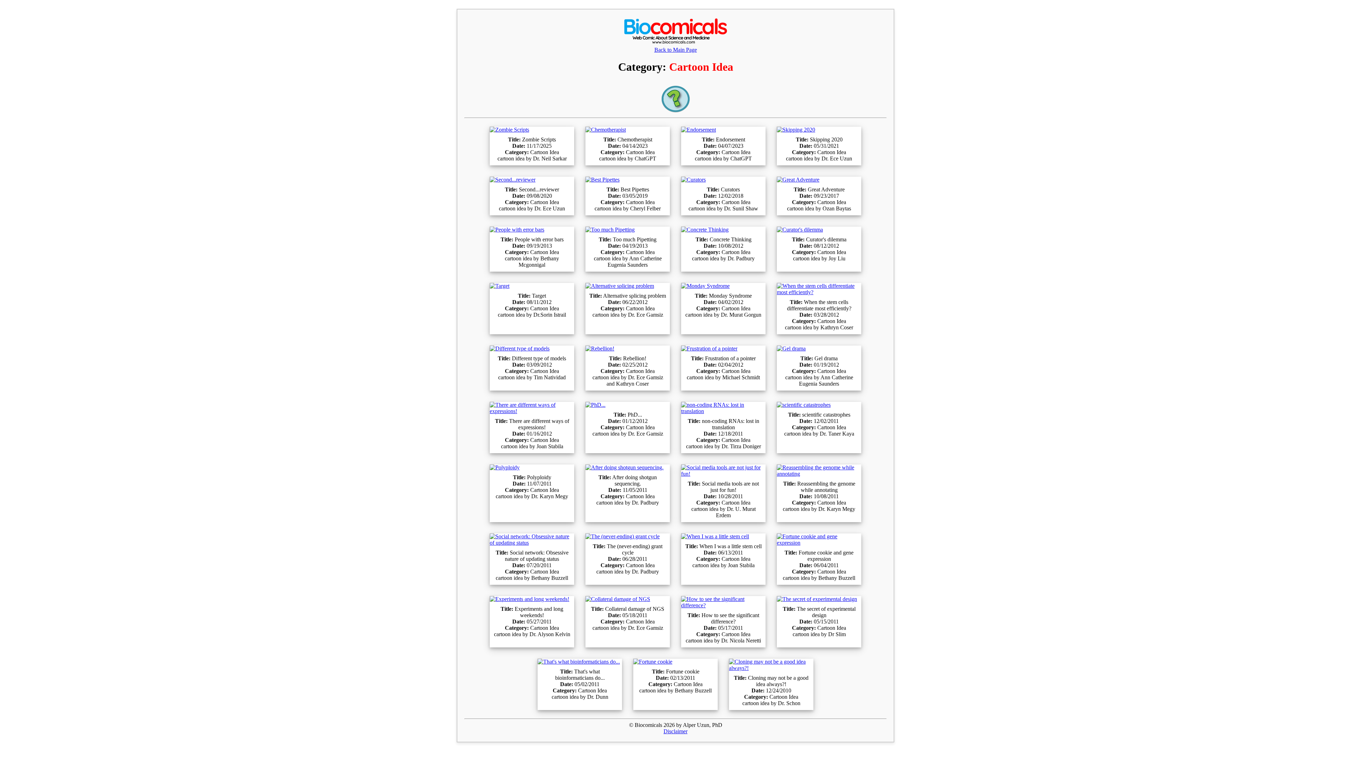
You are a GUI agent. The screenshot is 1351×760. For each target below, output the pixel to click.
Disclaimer (675, 731)
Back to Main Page (675, 50)
